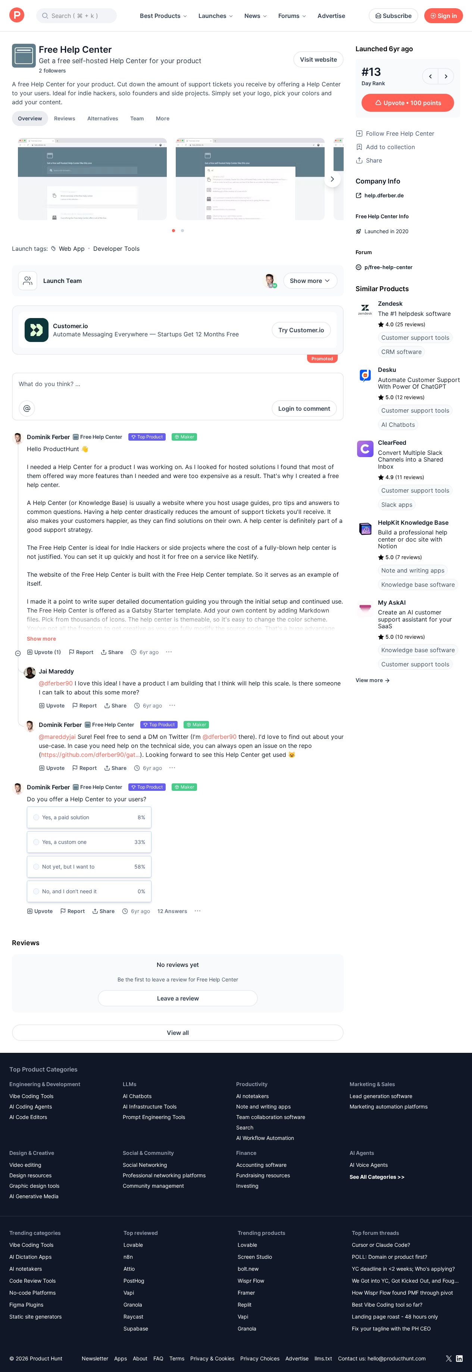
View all (178, 1032)
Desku (387, 369)
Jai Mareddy (56, 671)
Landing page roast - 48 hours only (395, 1316)
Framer (246, 1292)
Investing (247, 1186)
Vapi (129, 1292)
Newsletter (95, 1358)
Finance (246, 1153)
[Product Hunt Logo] (16, 15)
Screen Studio (255, 1257)
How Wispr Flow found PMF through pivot (402, 1292)
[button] (162, 118)
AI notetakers (252, 1096)
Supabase (136, 1328)
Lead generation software (381, 1096)
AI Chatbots (398, 424)
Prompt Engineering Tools (154, 1117)
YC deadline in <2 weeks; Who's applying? (403, 1268)
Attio (129, 1268)
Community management (153, 1186)
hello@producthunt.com (397, 1358)
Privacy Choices (259, 1358)
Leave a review (178, 998)
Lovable (133, 1245)
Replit (244, 1304)
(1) (47, 652)
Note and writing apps (412, 570)
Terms (176, 1358)
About (140, 1358)
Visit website (318, 59)
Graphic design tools (34, 1186)
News (252, 15)
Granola (133, 1304)
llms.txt (323, 1358)
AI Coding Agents (30, 1106)
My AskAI (392, 602)
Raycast (133, 1316)
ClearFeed (392, 442)
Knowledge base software (418, 584)
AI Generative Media (34, 1196)
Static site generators (35, 1316)
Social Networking (145, 1165)
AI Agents (362, 1153)
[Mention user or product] (27, 408)
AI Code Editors (28, 1117)
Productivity (252, 1084)
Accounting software (261, 1165)
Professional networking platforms (164, 1175)
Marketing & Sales (372, 1084)
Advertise (331, 15)
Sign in (447, 15)
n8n (128, 1257)
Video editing (25, 1165)
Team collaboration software (270, 1117)
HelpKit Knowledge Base (413, 522)
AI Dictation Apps (30, 1257)
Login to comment (304, 408)
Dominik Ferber (48, 437)
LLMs (130, 1084)
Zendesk (390, 303)
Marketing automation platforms (389, 1106)
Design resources (30, 1175)
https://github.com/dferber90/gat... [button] (90, 754)
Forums (289, 15)
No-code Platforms (32, 1292)
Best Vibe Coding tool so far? (387, 1304)
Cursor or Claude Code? (381, 1245)
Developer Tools (116, 248)
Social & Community (148, 1153)
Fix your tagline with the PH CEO (391, 1328)
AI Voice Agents (369, 1165)
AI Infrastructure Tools (149, 1106)
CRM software (401, 351)
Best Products (160, 15)
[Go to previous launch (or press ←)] (430, 76)
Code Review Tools (32, 1280)
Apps (120, 1358)
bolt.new (248, 1268)
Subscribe (397, 15)
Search (244, 1127)
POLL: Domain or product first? (389, 1257)
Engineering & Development (44, 1084)
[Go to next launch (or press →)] (445, 76)
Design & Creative (31, 1153)
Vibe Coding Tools (31, 1096)
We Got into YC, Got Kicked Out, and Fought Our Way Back (405, 1281)
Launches (212, 15)
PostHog (134, 1280)
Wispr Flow (251, 1280)
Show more (306, 280)
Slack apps (396, 504)
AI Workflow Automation (265, 1138)
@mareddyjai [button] (57, 736)
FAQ (158, 1358)
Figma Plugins (26, 1304)
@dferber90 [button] (56, 683)
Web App (72, 248)
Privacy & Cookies (212, 1358)
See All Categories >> (377, 1177)
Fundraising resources (263, 1175)
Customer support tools (415, 337)
